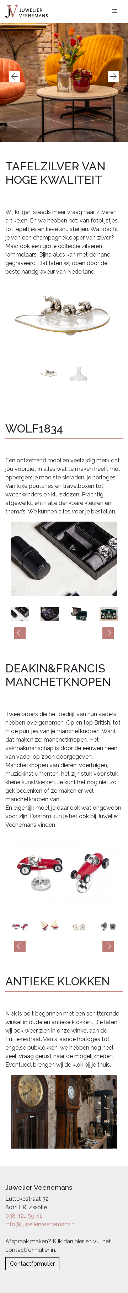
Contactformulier (32, 1263)
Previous (14, 76)
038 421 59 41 (23, 1215)
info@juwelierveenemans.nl (40, 1224)
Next (113, 76)
